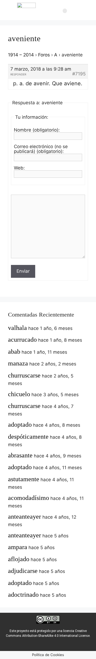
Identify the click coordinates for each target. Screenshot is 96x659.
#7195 (79, 73)
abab (14, 351)
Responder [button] (18, 74)
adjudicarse (23, 570)
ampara (17, 547)
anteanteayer (24, 516)
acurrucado (22, 339)
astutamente (23, 479)
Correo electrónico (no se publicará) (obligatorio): (41, 149)
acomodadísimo (28, 497)
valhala (17, 327)
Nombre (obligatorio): (37, 130)
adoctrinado (23, 594)
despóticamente (28, 436)
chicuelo (19, 394)
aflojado (18, 559)
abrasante (20, 455)
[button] (65, 11)
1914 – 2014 (21, 54)
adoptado (20, 424)
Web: (19, 167)
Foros (44, 54)
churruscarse (24, 375)
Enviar (23, 271)
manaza (18, 363)
